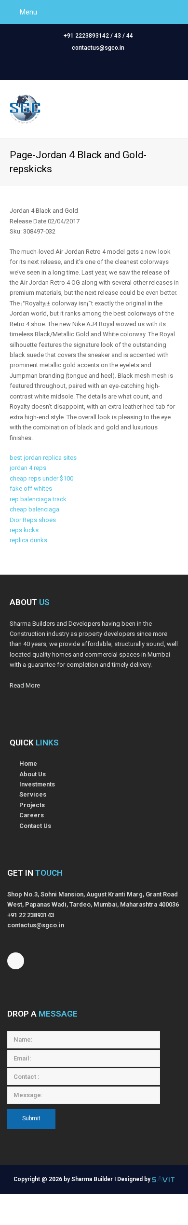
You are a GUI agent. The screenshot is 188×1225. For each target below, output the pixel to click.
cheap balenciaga (34, 509)
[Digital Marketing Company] (163, 1179)
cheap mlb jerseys (93, 1199)
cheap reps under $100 (41, 478)
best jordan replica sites (43, 457)
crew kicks (125, 1209)
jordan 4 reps (28, 467)
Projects (32, 805)
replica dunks (28, 540)
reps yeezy (44, 1199)
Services (32, 794)
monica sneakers (45, 1209)
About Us (32, 774)
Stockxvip (90, 1209)
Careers (31, 815)
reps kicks (24, 530)
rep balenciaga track (38, 499)
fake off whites (31, 488)
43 (117, 35)
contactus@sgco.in (98, 47)
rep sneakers (167, 1209)
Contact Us (35, 825)
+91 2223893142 (86, 35)
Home (28, 763)
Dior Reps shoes (33, 519)
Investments (37, 784)
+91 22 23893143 (30, 915)
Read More (25, 685)
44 (129, 35)
